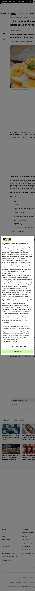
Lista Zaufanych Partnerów (10, 341)
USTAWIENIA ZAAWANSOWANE (17, 347)
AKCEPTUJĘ (17, 351)
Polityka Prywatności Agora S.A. (23, 300)
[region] (17, 295)
